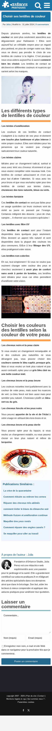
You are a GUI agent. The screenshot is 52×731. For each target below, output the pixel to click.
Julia (8, 24)
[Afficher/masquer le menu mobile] (47, 5)
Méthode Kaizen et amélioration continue (25, 515)
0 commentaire (42, 24)
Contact (41, 696)
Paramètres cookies (26, 702)
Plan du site (31, 696)
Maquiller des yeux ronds (17, 521)
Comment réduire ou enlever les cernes (24, 497)
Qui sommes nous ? (36, 699)
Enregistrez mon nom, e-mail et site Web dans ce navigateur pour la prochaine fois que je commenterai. (25, 650)
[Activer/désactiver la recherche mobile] (38, 5)
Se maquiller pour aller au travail (20, 533)
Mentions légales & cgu (16, 699)
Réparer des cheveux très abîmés (21, 503)
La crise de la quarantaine (17, 491)
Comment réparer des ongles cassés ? (24, 527)
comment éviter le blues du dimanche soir (26, 509)
